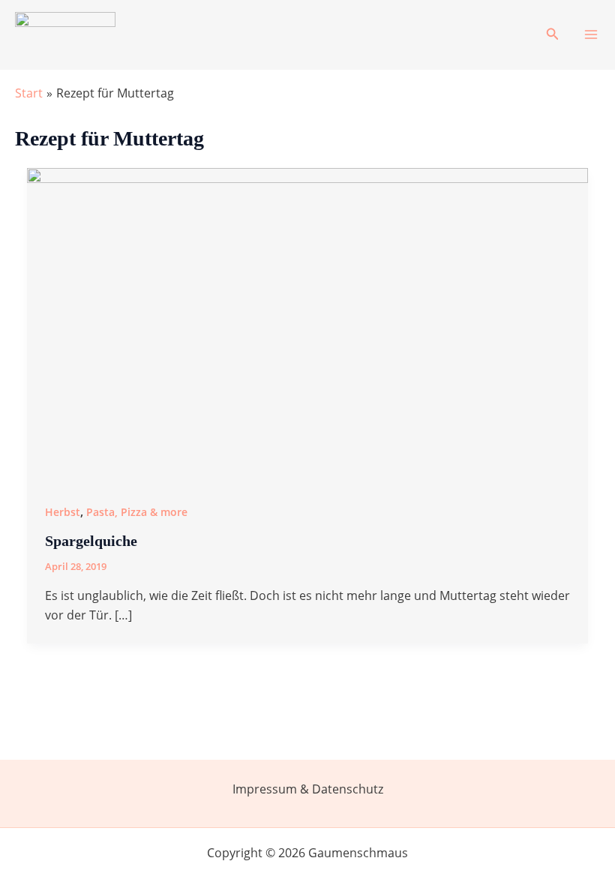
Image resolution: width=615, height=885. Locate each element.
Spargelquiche (91, 540)
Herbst (62, 512)
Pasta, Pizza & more (137, 512)
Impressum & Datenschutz (307, 789)
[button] (553, 34)
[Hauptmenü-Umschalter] (591, 34)
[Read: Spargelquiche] (307, 324)
